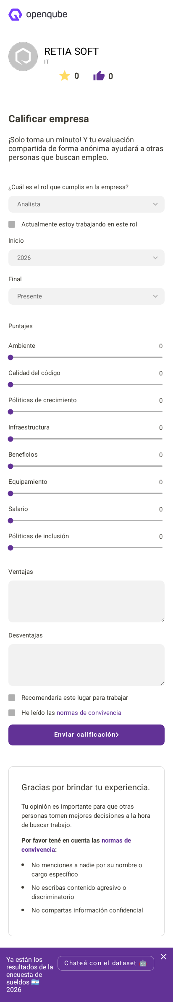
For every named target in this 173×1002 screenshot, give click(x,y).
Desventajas (25, 635)
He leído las (71, 712)
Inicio (16, 240)
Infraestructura (29, 427)
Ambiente (21, 345)
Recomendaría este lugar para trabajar (74, 697)
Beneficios (23, 454)
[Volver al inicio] (37, 14)
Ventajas (20, 572)
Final (15, 279)
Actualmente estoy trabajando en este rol (79, 224)
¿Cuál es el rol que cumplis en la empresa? (68, 187)
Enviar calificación (84, 734)
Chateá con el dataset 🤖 (105, 963)
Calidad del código (34, 373)
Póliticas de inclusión (38, 536)
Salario (18, 509)
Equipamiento (27, 482)
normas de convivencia (89, 712)
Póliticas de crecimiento (42, 400)
